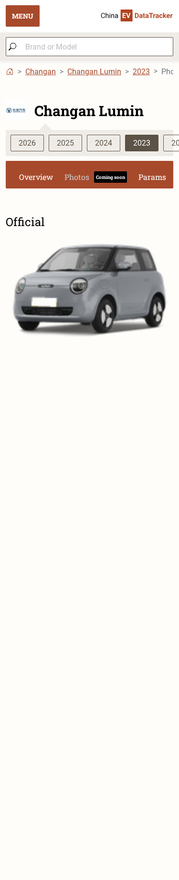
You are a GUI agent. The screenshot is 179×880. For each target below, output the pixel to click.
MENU (22, 15)
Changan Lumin (94, 71)
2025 (65, 143)
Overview (36, 177)
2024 (103, 143)
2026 (27, 143)
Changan (40, 71)
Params (152, 177)
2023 (141, 71)
